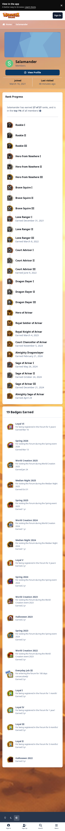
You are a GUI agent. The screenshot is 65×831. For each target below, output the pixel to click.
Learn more (6, 5)
